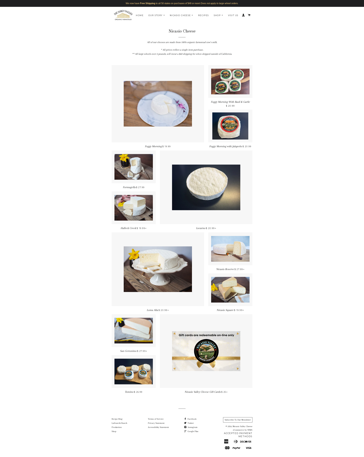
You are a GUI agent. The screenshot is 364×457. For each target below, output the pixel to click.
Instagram (192, 427)
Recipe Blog (117, 419)
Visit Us (233, 15)
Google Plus (192, 431)
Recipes (203, 15)
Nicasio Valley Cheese (242, 426)
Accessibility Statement (158, 427)
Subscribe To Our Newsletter (238, 420)
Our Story (155, 15)
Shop (218, 15)
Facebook (192, 419)
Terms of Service (156, 419)
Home (139, 15)
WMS (249, 430)
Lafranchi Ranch (119, 423)
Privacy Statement (156, 423)
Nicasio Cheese (181, 15)
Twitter (190, 423)
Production (117, 427)
